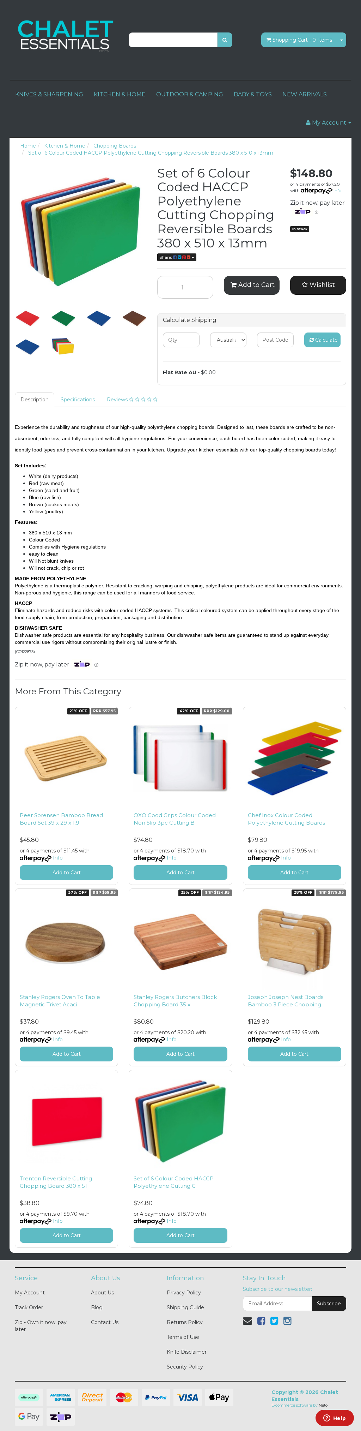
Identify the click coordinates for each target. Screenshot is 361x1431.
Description (34, 399)
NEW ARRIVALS (304, 94)
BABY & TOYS (253, 94)
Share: (166, 257)
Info (337, 190)
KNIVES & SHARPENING (49, 94)
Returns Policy (185, 1322)
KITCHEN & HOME (120, 94)
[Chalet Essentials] (66, 35)
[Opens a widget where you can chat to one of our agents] (334, 1418)
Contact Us (104, 1322)
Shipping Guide (185, 1307)
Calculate (326, 340)
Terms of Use (183, 1337)
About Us (102, 1292)
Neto (323, 1405)
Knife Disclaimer (187, 1352)
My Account (30, 1292)
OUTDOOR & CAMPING (189, 94)
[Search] (224, 39)
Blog (97, 1307)
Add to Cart (256, 285)
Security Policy (185, 1367)
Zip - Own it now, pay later (41, 1326)
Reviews (118, 399)
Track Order (29, 1307)
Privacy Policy (184, 1292)
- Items (302, 40)
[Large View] (27, 317)
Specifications (78, 399)
